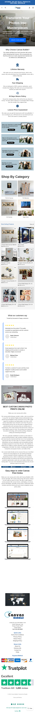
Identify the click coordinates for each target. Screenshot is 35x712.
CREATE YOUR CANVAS (17, 40)
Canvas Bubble (14, 694)
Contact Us (17, 650)
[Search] (5, 7)
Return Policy (17, 638)
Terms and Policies (17, 697)
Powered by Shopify (22, 694)
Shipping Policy (17, 640)
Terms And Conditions (17, 634)
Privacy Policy (17, 636)
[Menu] (2, 8)
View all (32, 224)
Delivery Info (17, 648)
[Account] (29, 7)
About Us (17, 646)
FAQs (17, 652)
